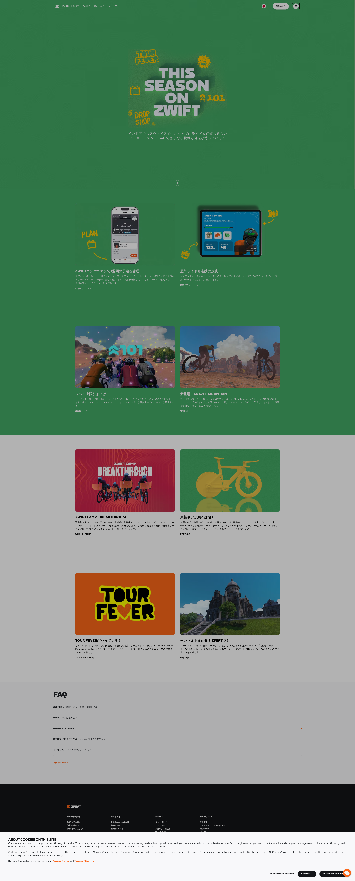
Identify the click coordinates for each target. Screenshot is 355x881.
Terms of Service (84, 861)
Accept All (307, 874)
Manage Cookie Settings (281, 874)
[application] (347, 873)
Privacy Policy (60, 861)
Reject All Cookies (333, 874)
